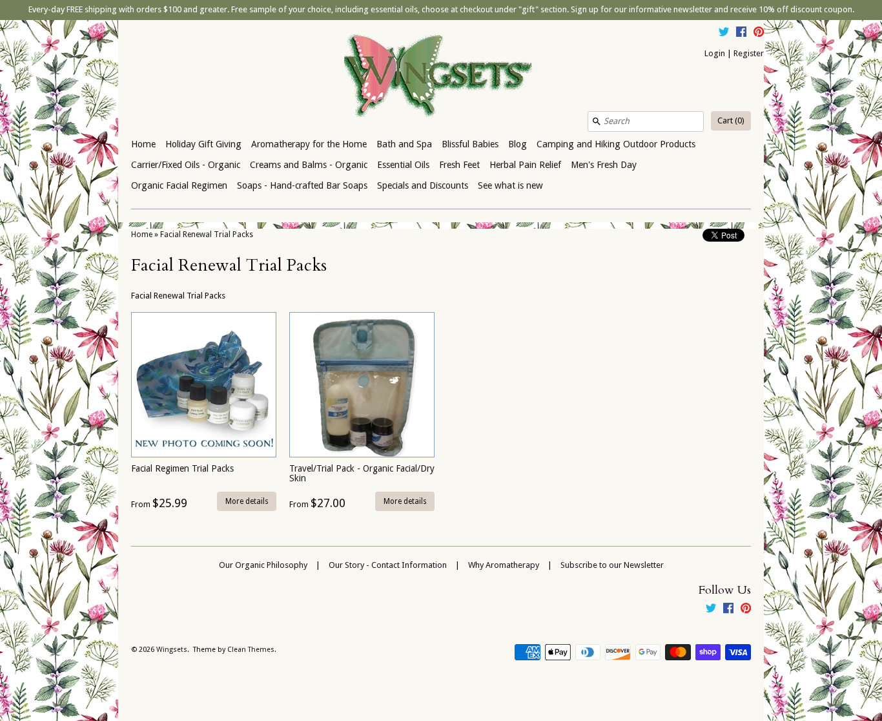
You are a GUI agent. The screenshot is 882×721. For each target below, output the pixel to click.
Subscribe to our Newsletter (612, 565)
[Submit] (596, 121)
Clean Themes (250, 649)
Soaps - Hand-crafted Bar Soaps (302, 185)
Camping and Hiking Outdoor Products (616, 144)
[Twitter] (724, 33)
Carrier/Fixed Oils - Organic (185, 165)
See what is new (510, 185)
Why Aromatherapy (503, 565)
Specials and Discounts (422, 185)
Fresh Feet (459, 165)
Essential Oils (403, 165)
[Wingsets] (441, 77)
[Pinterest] (759, 33)
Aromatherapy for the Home (309, 144)
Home (143, 144)
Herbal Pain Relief (525, 165)
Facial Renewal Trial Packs (206, 234)
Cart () (730, 120)
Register (748, 53)
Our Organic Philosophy (263, 565)
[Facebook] (741, 33)
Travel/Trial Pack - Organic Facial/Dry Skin (362, 473)
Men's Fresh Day (604, 165)
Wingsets (171, 649)
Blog (517, 144)
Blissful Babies (470, 144)
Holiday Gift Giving (203, 144)
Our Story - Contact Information (388, 565)
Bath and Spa (404, 144)
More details (247, 501)
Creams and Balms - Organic (308, 165)
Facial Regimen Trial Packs (182, 468)
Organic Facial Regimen (179, 185)
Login (714, 53)
